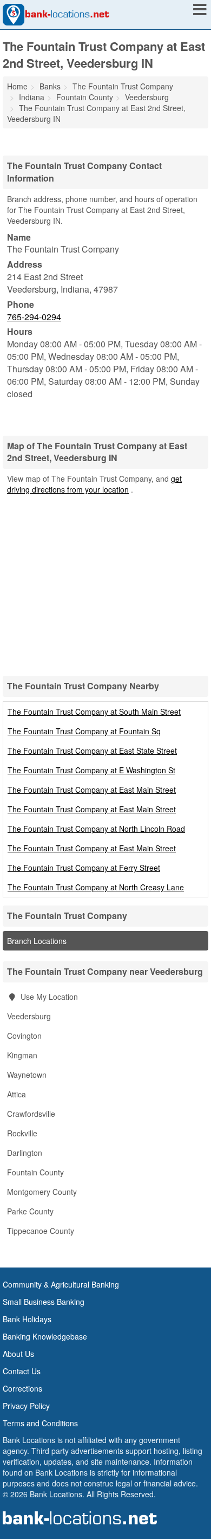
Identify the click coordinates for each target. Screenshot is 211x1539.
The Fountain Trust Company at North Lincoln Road (96, 828)
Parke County (30, 1211)
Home (17, 86)
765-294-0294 (34, 317)
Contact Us (22, 1371)
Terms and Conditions (40, 1423)
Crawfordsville (31, 1113)
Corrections (22, 1388)
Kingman (22, 1055)
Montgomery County (42, 1191)
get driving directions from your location (94, 484)
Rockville (22, 1133)
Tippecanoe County (40, 1230)
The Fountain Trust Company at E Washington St (91, 770)
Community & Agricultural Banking (61, 1284)
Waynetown (27, 1074)
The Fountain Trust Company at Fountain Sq (84, 731)
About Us (18, 1353)
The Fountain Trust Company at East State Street (92, 750)
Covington (24, 1035)
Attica (16, 1094)
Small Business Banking (43, 1301)
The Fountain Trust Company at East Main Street (92, 789)
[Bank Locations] (56, 13)
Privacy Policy (26, 1405)
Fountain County (35, 1172)
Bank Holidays (27, 1319)
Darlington (24, 1152)
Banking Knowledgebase (45, 1336)
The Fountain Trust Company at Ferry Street (84, 867)
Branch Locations (37, 940)
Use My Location (48, 996)
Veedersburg (29, 1016)
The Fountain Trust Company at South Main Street (94, 711)
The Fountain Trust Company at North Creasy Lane (96, 887)
